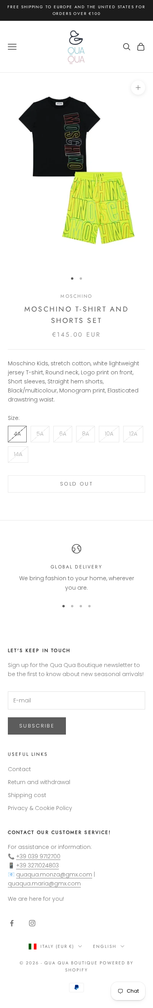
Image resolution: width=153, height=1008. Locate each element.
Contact (19, 769)
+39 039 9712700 (38, 856)
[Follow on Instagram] (32, 923)
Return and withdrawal (39, 782)
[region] (76, 568)
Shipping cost (27, 795)
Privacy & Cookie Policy (40, 808)
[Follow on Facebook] (12, 923)
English (105, 946)
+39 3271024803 (37, 865)
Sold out (76, 484)
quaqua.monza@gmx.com (54, 874)
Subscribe (37, 725)
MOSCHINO (76, 296)
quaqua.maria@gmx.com (44, 883)
